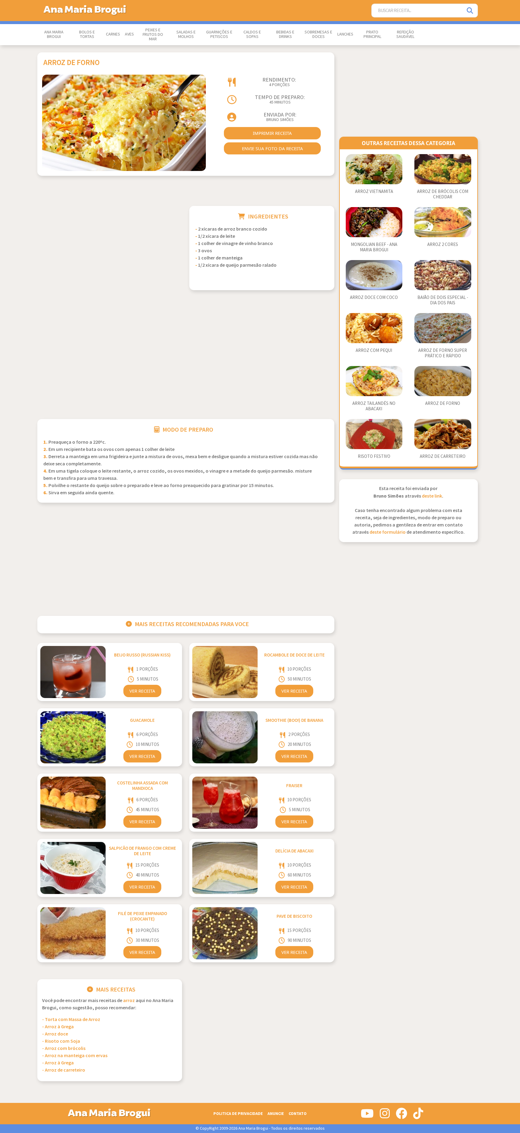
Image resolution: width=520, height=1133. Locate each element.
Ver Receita (142, 691)
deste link (432, 496)
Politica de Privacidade (238, 1113)
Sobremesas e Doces (318, 34)
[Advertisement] (109, 248)
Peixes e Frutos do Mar (153, 34)
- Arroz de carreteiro (63, 1070)
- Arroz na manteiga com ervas (74, 1056)
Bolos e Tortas (87, 34)
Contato (298, 1113)
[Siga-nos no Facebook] (401, 1116)
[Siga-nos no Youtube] (367, 1116)
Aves (129, 34)
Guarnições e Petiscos (219, 34)
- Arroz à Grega (58, 1027)
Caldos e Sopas (252, 34)
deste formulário (388, 532)
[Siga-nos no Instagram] (385, 1116)
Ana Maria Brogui (53, 34)
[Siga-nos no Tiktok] (418, 1116)
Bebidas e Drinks (285, 34)
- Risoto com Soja (61, 1041)
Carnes (113, 34)
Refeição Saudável (405, 34)
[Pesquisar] (470, 11)
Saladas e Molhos (186, 34)
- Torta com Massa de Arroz (71, 1020)
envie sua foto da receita (272, 148)
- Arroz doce (55, 1034)
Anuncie (276, 1113)
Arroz (129, 1001)
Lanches (345, 34)
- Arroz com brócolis (63, 1048)
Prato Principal (372, 34)
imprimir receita (272, 133)
